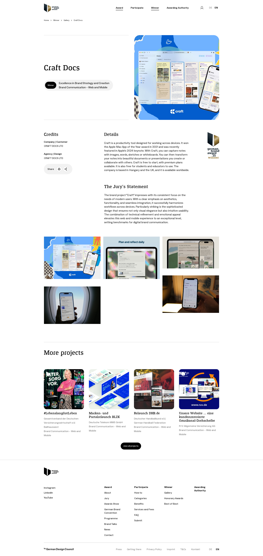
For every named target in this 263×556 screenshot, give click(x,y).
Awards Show (111, 503)
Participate (137, 7)
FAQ (136, 515)
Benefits (139, 503)
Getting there (134, 549)
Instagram (49, 488)
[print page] (59, 169)
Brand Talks (110, 524)
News (107, 529)
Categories (140, 498)
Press (119, 549)
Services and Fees (144, 509)
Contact (108, 535)
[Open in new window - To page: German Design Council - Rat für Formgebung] (59, 550)
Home (46, 20)
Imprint (171, 549)
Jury (106, 498)
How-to (138, 492)
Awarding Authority (178, 7)
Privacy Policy (154, 549)
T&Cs (183, 549)
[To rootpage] (51, 7)
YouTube (48, 497)
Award (119, 7)
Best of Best (171, 503)
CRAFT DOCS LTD (53, 145)
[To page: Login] (202, 8)
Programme (111, 518)
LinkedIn (48, 492)
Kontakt (195, 549)
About (107, 492)
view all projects (130, 446)
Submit (138, 520)
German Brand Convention (112, 511)
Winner (155, 7)
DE (210, 7)
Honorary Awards (173, 498)
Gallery (168, 492)
